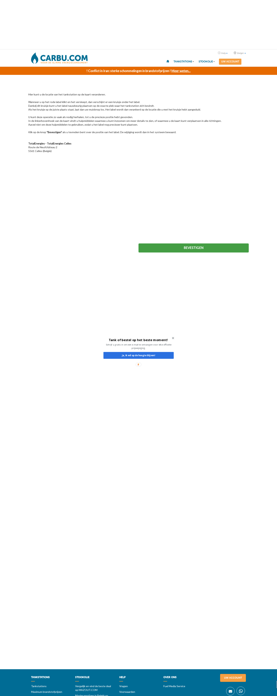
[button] (138, 340)
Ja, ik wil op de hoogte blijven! (138, 355)
